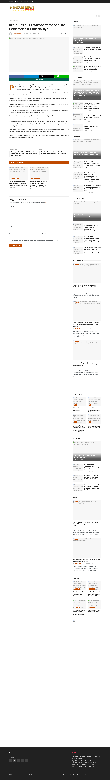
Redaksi (11, 1)
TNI (39, 16)
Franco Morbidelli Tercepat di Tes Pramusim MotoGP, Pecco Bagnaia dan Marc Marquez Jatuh (86, 524)
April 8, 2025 (26, 33)
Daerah (66, 16)
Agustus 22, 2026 (89, 181)
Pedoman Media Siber (28, 1)
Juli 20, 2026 (88, 481)
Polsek (34, 16)
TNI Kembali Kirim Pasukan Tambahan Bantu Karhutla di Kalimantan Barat (79, 409)
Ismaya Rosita (17, 33)
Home (10, 20)
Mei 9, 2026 (87, 121)
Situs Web (43, 233)
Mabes (17, 16)
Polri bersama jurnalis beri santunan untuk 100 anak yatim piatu (91, 126)
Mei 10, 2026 (12, 187)
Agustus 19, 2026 (89, 192)
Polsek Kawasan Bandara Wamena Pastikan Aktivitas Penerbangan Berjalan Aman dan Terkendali (86, 324)
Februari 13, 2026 (79, 42)
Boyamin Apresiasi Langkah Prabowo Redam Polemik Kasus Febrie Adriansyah (94, 612)
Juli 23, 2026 (78, 98)
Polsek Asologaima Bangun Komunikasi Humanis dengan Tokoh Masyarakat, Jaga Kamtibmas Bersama (85, 363)
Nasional (52, 16)
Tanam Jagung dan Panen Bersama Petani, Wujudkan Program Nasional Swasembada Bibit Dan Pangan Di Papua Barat (91, 227)
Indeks (11, 16)
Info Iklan (21, 1)
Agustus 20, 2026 (89, 232)
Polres (28, 16)
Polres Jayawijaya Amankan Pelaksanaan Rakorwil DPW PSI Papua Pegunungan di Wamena (18, 183)
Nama (11, 226)
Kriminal (44, 16)
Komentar (12, 206)
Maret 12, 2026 (88, 130)
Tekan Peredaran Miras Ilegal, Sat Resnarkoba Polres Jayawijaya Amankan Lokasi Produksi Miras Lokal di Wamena (39, 185)
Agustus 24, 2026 (79, 156)
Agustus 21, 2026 (79, 219)
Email (11, 233)
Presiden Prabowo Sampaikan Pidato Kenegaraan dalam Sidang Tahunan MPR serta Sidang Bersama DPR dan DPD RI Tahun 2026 (94, 594)
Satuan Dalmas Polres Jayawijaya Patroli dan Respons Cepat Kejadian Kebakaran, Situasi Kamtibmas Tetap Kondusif (91, 176)
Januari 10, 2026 (88, 62)
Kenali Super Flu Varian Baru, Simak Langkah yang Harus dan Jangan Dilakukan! (92, 67)
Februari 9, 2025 (86, 528)
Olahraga (59, 16)
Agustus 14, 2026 (87, 367)
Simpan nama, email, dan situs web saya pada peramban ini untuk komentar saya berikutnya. (35, 240)
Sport (76, 501)
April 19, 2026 (88, 491)
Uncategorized (16, 20)
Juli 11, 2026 (88, 110)
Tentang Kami (98, 774)
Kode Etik (16, 1)
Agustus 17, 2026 (89, 254)
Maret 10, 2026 (34, 191)
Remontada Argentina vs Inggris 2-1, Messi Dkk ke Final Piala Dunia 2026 (91, 477)
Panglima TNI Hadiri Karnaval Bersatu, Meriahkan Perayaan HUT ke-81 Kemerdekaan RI (94, 426)
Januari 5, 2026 (88, 71)
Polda (22, 16)
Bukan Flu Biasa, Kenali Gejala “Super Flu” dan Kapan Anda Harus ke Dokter (92, 58)
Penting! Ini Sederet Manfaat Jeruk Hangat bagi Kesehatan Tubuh (92, 49)
